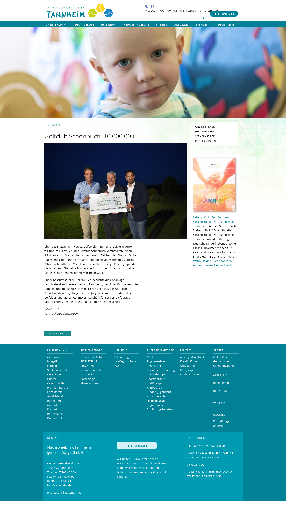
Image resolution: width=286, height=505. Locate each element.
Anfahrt (52, 405)
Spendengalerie (223, 366)
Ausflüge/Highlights (192, 357)
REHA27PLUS (89, 361)
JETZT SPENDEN (224, 13)
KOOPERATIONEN (205, 141)
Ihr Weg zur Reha (125, 361)
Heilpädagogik (156, 401)
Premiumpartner (58, 387)
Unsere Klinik (57, 350)
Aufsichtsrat (55, 396)
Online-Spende (223, 357)
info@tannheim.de (59, 485)
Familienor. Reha (92, 357)
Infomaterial (55, 401)
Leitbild (52, 366)
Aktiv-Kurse (187, 366)
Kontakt (52, 409)
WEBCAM (150, 10)
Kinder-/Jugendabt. (159, 392)
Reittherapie (155, 383)
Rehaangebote (91, 350)
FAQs (161, 10)
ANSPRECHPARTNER (191, 10)
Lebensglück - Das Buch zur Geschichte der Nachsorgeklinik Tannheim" (213, 221)
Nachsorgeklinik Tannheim (84, 10)
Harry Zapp (187, 370)
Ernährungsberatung (160, 409)
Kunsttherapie (156, 396)
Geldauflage (221, 361)
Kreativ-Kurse (189, 361)
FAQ (116, 366)
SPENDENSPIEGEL (205, 136)
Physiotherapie (156, 374)
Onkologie (87, 374)
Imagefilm (53, 361)
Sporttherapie (156, 379)
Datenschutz (55, 418)
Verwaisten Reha (91, 370)
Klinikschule (155, 387)
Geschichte (54, 374)
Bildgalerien (221, 383)
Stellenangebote (57, 370)
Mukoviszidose (90, 383)
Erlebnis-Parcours (191, 374)
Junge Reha (88, 366)
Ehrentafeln (55, 392)
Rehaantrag (121, 357)
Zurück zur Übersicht (57, 333)
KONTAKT (172, 10)
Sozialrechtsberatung (161, 370)
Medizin (152, 357)
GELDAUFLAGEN (204, 131)
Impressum (54, 414)
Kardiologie (88, 379)
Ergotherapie (155, 405)
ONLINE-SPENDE (205, 126)
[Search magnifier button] (202, 18)
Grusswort (54, 357)
